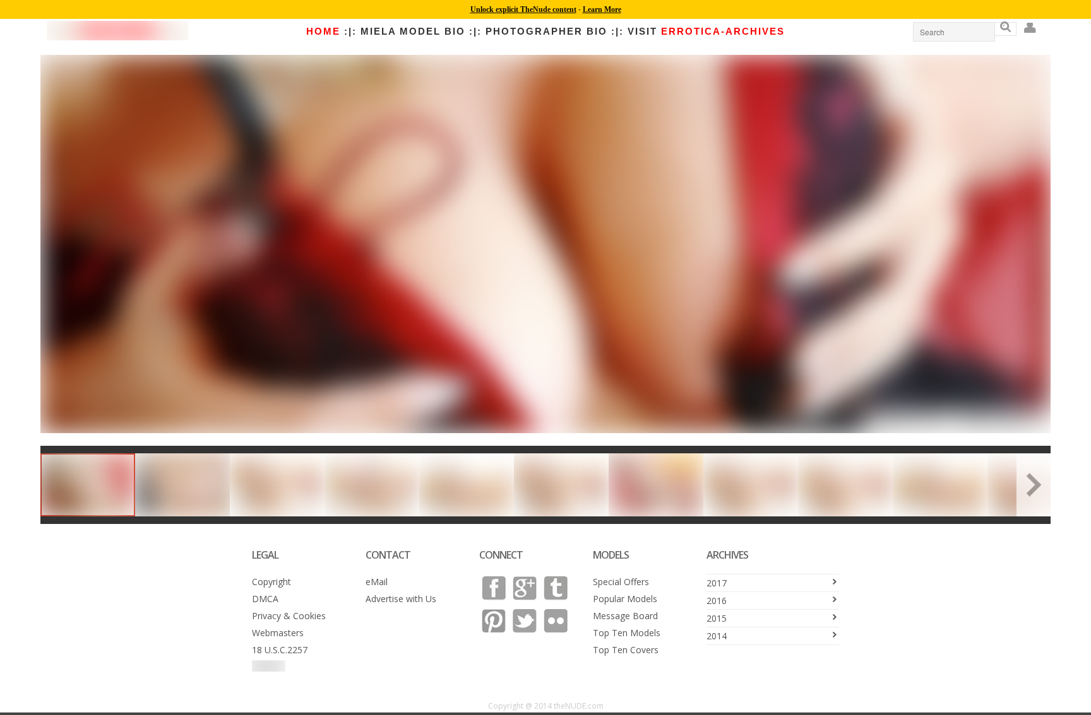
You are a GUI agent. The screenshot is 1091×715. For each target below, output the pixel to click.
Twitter (524, 621)
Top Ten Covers (626, 650)
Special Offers (621, 582)
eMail (377, 582)
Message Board (625, 616)
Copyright (271, 582)
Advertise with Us (401, 599)
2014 (716, 636)
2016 (716, 601)
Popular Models (625, 599)
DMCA (265, 599)
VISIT (706, 31)
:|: (350, 31)
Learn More (602, 9)
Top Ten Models (626, 633)
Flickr (555, 621)
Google (524, 588)
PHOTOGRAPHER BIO (546, 31)
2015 (716, 618)
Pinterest (493, 621)
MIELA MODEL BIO (413, 31)
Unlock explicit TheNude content (523, 9)
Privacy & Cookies (289, 616)
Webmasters (278, 633)
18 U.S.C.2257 (279, 650)
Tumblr (555, 588)
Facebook (493, 588)
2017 (716, 583)
